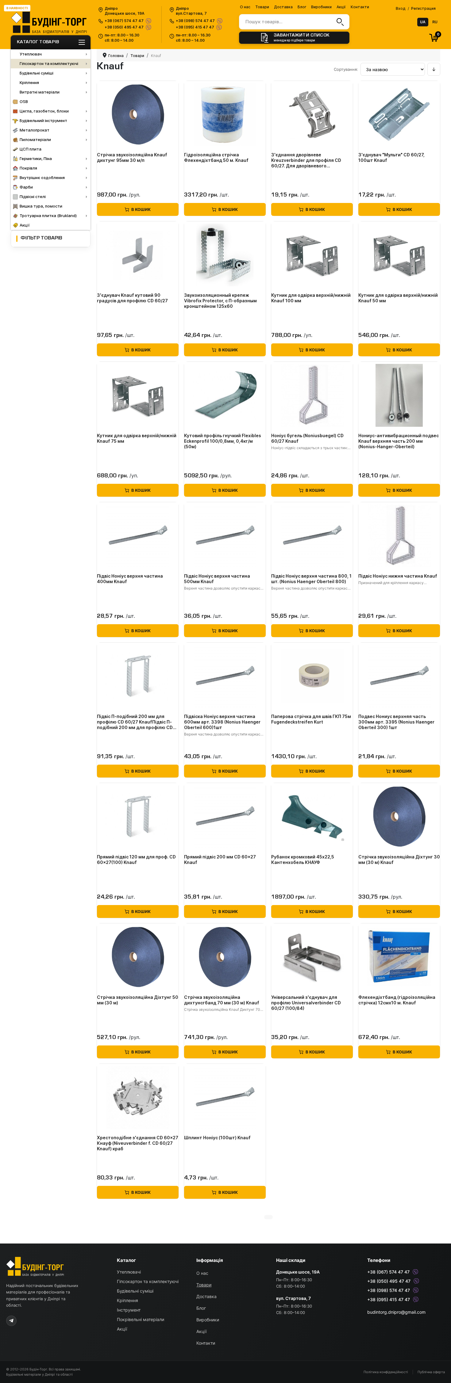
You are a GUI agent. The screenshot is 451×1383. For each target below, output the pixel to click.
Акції (341, 7)
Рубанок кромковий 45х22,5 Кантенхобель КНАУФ (302, 859)
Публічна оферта (431, 1372)
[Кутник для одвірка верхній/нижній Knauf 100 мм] (312, 255)
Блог (302, 7)
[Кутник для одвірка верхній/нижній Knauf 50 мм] (399, 255)
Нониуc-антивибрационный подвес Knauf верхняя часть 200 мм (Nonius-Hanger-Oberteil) (398, 441)
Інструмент (129, 1309)
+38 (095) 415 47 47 (195, 27)
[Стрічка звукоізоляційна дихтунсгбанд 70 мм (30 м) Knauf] (225, 957)
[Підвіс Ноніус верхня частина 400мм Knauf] (137, 536)
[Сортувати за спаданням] (433, 69)
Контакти (360, 7)
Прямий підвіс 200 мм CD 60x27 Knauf (220, 859)
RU (435, 22)
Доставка (283, 7)
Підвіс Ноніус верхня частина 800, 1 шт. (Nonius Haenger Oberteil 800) (311, 578)
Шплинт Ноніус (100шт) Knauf (217, 1137)
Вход (401, 8)
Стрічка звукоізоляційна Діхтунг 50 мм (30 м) (137, 1000)
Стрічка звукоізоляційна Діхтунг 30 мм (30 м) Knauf (399, 859)
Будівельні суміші (135, 1290)
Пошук (339, 21)
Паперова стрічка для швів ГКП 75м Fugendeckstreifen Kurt (311, 719)
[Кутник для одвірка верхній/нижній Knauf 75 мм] (137, 395)
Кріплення (127, 1300)
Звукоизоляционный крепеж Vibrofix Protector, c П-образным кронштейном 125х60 (220, 300)
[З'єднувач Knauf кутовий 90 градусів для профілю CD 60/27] (137, 255)
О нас (245, 7)
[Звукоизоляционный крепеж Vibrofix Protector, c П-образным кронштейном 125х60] (225, 255)
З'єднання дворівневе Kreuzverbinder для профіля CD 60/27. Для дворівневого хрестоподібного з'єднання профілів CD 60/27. (306, 160)
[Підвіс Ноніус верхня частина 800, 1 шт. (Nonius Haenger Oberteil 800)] (312, 536)
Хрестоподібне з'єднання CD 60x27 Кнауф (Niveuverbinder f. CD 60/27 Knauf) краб (137, 1143)
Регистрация (423, 8)
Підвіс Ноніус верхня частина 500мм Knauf (217, 578)
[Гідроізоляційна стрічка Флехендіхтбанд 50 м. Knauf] (225, 114)
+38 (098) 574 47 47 (195, 21)
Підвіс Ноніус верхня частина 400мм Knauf (130, 578)
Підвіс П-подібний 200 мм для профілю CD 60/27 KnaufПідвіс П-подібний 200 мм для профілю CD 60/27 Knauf (135, 722)
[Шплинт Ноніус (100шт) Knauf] (225, 1097)
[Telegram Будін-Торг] (11, 1321)
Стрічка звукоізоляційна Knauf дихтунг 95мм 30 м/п (132, 157)
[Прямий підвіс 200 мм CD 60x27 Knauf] (225, 817)
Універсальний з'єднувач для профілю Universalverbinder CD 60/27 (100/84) (306, 1003)
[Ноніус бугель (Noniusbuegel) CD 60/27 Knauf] (312, 395)
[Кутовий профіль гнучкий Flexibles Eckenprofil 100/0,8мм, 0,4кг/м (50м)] (225, 395)
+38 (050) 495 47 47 (124, 27)
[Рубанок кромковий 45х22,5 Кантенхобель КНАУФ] (312, 817)
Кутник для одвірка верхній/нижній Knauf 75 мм (136, 438)
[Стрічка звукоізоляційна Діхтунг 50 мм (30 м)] (137, 957)
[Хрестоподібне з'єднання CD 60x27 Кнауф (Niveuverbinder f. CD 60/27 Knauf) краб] (137, 1097)
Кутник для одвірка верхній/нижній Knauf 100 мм (311, 297)
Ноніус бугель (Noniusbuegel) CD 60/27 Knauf (307, 438)
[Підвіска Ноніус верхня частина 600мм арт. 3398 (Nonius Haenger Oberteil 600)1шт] (225, 676)
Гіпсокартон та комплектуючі (148, 1281)
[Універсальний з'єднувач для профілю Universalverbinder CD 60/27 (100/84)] (312, 957)
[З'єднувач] (399, 114)
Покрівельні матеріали (140, 1319)
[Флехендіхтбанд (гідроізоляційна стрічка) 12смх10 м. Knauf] (399, 957)
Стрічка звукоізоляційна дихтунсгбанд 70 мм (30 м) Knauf (221, 1000)
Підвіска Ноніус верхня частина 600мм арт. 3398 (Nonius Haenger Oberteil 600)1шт (222, 722)
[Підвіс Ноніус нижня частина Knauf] (399, 536)
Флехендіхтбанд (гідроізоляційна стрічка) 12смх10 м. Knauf (396, 1000)
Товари (262, 7)
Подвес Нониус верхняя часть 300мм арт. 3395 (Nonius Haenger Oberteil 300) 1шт (396, 722)
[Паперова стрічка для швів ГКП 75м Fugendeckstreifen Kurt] (312, 676)
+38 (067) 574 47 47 (124, 21)
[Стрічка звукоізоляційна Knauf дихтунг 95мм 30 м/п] (137, 114)
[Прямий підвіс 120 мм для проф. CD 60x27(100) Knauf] (137, 817)
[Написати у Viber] (148, 21)
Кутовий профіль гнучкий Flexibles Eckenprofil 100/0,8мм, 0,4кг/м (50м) (222, 441)
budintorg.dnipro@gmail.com (396, 1312)
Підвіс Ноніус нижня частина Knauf (397, 576)
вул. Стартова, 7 (293, 1298)
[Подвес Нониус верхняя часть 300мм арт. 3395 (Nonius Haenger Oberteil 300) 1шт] (399, 676)
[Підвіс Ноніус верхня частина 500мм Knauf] (225, 536)
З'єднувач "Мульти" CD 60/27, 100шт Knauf (391, 157)
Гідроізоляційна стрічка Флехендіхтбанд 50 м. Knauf (216, 157)
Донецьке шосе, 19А (298, 1271)
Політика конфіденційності (386, 1372)
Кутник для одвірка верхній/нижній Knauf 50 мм (398, 297)
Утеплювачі (129, 1271)
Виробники (321, 7)
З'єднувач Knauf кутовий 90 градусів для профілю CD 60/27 (132, 297)
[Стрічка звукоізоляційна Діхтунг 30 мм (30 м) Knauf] (399, 817)
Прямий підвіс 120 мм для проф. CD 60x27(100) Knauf (136, 859)
